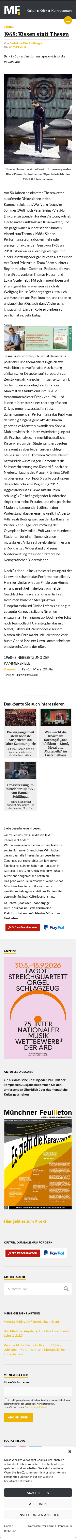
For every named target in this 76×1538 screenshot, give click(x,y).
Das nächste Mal (40, 804)
